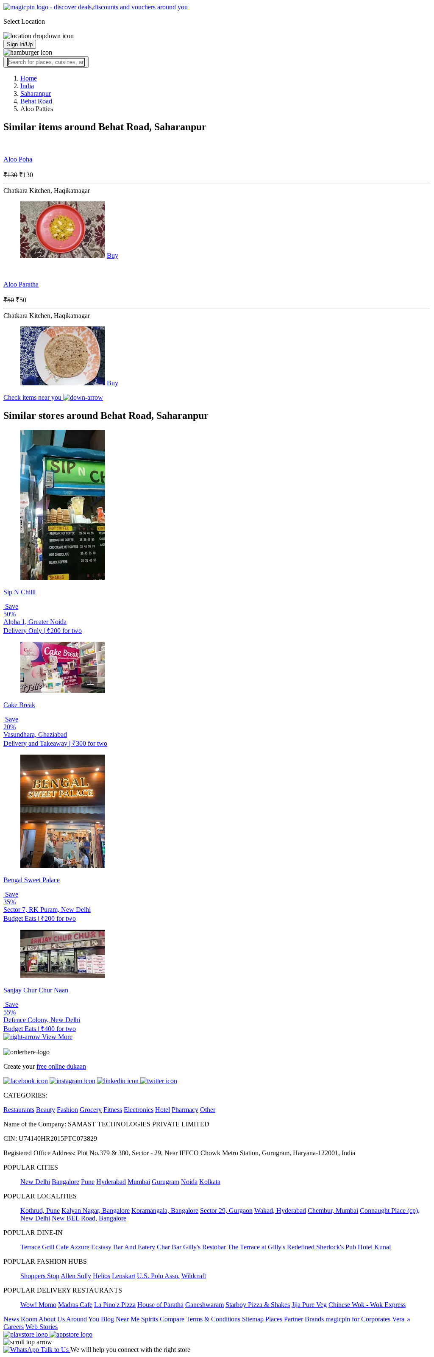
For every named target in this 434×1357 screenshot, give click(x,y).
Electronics (138, 1109)
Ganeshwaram (204, 1304)
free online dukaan (61, 1066)
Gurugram (165, 1181)
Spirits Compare (162, 1319)
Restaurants (18, 1109)
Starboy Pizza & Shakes (257, 1304)
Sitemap (253, 1319)
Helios (101, 1275)
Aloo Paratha (21, 284)
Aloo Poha (17, 159)
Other (207, 1109)
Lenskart (123, 1275)
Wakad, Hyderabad (280, 1210)
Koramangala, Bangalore (164, 1210)
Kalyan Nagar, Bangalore (95, 1210)
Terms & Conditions (213, 1319)
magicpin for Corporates (358, 1319)
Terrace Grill (37, 1247)
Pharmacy (185, 1109)
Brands (314, 1319)
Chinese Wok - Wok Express (367, 1304)
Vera (398, 1319)
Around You (82, 1319)
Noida (189, 1181)
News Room (20, 1319)
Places (273, 1319)
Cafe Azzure (72, 1247)
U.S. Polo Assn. (158, 1275)
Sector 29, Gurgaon (226, 1210)
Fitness (112, 1109)
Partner (293, 1319)
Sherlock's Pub (336, 1247)
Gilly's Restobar (204, 1247)
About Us (52, 1319)
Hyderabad (111, 1181)
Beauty (45, 1109)
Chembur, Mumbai (333, 1210)
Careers (13, 1326)
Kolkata (209, 1181)
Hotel (162, 1109)
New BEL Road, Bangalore (89, 1218)
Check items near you (33, 397)
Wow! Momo (38, 1304)
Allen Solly (76, 1275)
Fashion (67, 1109)
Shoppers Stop (39, 1275)
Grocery (91, 1109)
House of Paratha (160, 1304)
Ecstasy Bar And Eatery (123, 1247)
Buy (112, 255)
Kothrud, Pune (40, 1210)
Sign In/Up (20, 44)
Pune (88, 1181)
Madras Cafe (75, 1304)
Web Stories (41, 1326)
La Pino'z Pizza (115, 1304)
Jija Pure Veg (309, 1304)
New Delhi (35, 1181)
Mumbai (139, 1181)
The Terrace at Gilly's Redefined (271, 1247)
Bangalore (65, 1181)
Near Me (127, 1319)
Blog (107, 1319)
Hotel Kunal (374, 1247)
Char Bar (169, 1247)
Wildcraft (193, 1275)
